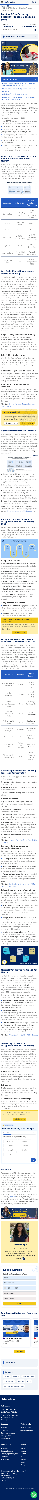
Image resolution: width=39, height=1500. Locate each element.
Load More (19, 1351)
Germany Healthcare (7, 1451)
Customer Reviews (26, 1430)
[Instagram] (10, 1409)
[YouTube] (6, 1409)
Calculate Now (19, 1119)
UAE (10, 1154)
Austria (24, 1141)
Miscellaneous (9, 1381)
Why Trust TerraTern (15, 36)
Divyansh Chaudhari (29, 27)
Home (3, 6)
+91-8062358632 (9, 1418)
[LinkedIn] (2, 1409)
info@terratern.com (9, 1420)
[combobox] (5, 1288)
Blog (8, 6)
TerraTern (13, 1197)
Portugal (10, 1150)
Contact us (4, 1430)
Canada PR (4, 1456)
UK (22, 1456)
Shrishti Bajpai (8, 27)
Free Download (19, 71)
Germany (25, 1146)
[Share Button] (35, 30)
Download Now (19, 632)
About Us (4, 1428)
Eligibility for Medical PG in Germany (16, 94)
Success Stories (25, 1428)
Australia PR (5, 1459)
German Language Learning (14, 1386)
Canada (10, 1146)
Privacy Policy (6, 1436)
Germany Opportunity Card (9, 1454)
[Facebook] (15, 1409)
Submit (19, 1303)
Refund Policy (5, 1439)
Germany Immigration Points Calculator (20, 511)
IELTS (29, 1381)
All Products (5, 1448)
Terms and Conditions (8, 1433)
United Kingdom (28, 1376)
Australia (10, 1141)
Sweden (24, 1150)
